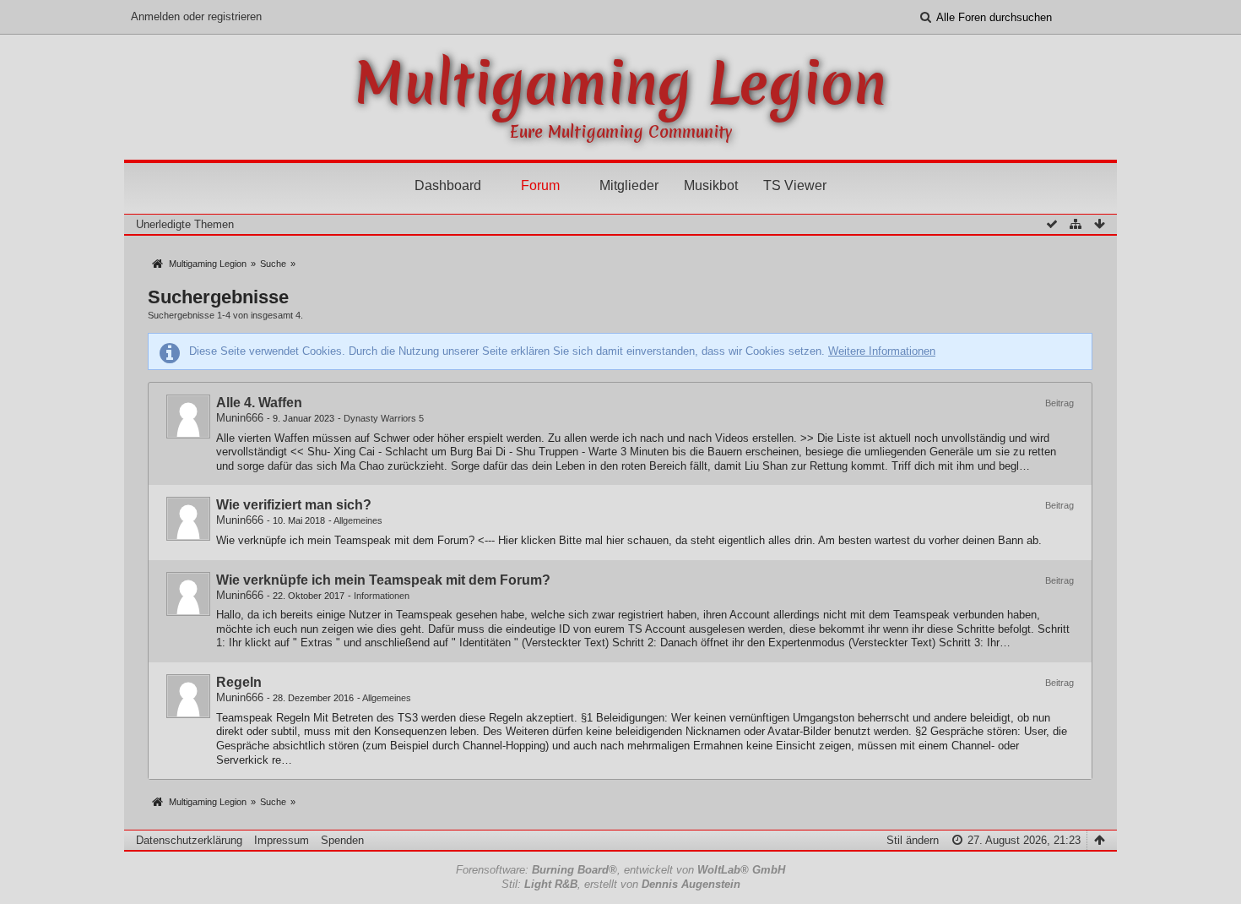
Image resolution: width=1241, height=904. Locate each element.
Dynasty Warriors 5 (384, 418)
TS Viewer (794, 185)
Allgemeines (357, 520)
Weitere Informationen (881, 351)
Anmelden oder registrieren (196, 16)
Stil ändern (912, 840)
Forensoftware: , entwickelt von (620, 869)
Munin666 (239, 417)
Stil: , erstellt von (620, 884)
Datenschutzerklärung (189, 840)
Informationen (381, 596)
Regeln (239, 682)
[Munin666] (188, 416)
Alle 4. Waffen (259, 402)
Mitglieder (628, 185)
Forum (540, 185)
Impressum (281, 840)
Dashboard (448, 185)
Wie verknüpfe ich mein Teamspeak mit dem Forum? (383, 580)
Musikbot (711, 185)
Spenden (342, 840)
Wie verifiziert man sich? (293, 505)
